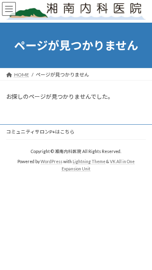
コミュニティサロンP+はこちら (40, 132)
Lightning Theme (89, 161)
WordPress (51, 161)
